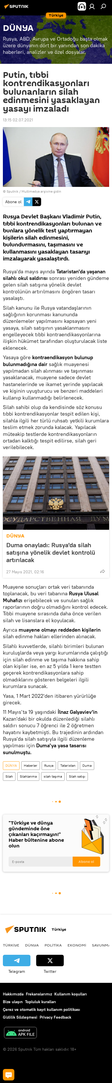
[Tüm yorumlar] (8, 1074)
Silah (9, 776)
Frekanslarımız (39, 994)
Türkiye (11, 945)
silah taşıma (53, 776)
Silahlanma (28, 776)
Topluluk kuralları (40, 1001)
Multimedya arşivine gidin (41, 191)
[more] (102, 571)
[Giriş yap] (92, 6)
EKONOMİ (76, 945)
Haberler (30, 765)
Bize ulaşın (13, 1001)
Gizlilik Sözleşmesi (20, 1017)
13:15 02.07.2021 (18, 119)
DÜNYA (15, 535)
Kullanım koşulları (70, 994)
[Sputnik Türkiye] (17, 8)
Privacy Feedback (55, 1017)
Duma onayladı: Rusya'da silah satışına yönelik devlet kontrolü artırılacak (50, 552)
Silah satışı (77, 776)
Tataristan (68, 765)
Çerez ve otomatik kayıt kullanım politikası (41, 1009)
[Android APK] (20, 1033)
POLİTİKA (53, 945)
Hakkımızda (13, 994)
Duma (87, 765)
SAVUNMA (101, 945)
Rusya (48, 765)
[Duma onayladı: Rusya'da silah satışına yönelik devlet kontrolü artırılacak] (56, 493)
